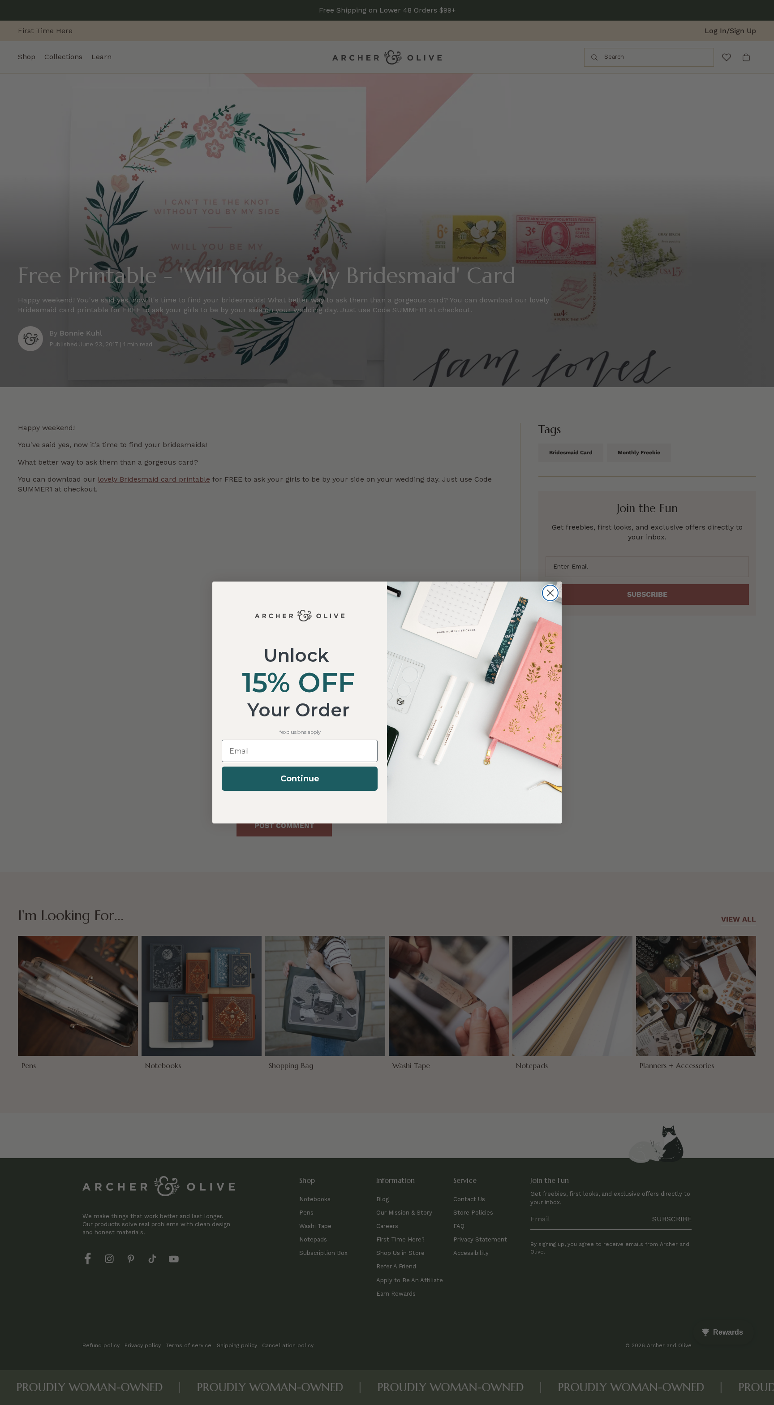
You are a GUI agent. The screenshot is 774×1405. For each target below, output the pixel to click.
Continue (299, 779)
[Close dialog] (550, 593)
